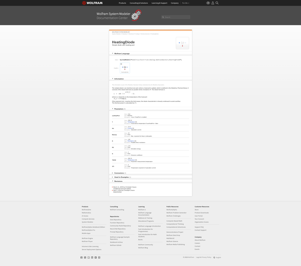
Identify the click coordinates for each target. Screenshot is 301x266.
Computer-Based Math (174, 221)
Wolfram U (142, 210)
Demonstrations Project (174, 232)
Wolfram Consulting (117, 210)
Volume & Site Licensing (90, 246)
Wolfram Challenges (173, 216)
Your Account (199, 219)
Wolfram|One (86, 210)
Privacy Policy (206, 257)
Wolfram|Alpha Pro (88, 230)
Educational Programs (146, 221)
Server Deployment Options (91, 249)
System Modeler (116, 34)
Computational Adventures (176, 227)
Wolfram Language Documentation (144, 214)
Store (196, 210)
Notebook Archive (116, 242)
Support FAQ (199, 227)
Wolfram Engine (87, 238)
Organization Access (202, 222)
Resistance (131, 141)
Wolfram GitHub (115, 245)
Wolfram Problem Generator (176, 213)
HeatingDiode (155, 34)
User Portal (199, 216)
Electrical (131, 34)
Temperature (131, 122)
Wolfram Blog (143, 248)
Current (130, 128)
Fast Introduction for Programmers (145, 230)
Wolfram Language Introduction (149, 226)
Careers (197, 243)
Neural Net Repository (118, 229)
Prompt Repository (116, 232)
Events (197, 249)
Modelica (124, 34)
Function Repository (117, 223)
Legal (198, 257)
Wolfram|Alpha (171, 210)
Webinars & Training (145, 218)
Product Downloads (202, 213)
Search (167, 17)
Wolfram (191, 257)
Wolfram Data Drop (173, 235)
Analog (137, 34)
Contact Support (200, 230)
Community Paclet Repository (120, 226)
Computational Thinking (175, 224)
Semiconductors (145, 34)
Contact (197, 246)
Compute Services (88, 219)
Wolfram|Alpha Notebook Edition (93, 227)
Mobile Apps (86, 233)
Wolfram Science (172, 241)
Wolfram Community (145, 245)
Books (140, 240)
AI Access (85, 216)
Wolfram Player (87, 241)
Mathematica (86, 213)
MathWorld (170, 238)
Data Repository (115, 220)
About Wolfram (200, 240)
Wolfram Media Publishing (175, 244)
